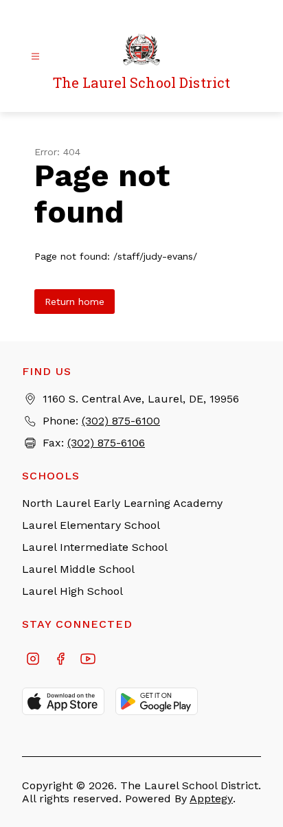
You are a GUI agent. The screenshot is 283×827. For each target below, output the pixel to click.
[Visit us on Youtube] (88, 660)
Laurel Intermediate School (95, 547)
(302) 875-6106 (106, 442)
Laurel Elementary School (91, 525)
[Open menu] (35, 57)
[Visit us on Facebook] (60, 660)
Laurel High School (72, 591)
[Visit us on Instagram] (33, 660)
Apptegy (211, 798)
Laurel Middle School (78, 569)
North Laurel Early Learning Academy (122, 503)
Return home (74, 301)
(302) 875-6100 (121, 420)
